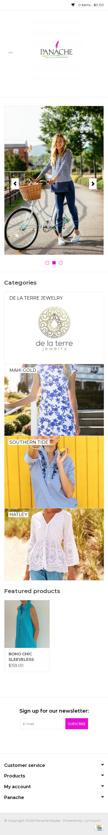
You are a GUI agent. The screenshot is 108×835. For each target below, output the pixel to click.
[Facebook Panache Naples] (39, 740)
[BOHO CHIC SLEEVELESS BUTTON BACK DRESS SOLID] (27, 624)
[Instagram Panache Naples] (69, 740)
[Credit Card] (98, 827)
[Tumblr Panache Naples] (59, 740)
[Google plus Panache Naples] (49, 740)
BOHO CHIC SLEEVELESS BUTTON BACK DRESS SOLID (23, 656)
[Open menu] (11, 52)
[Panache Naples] (65, 53)
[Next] (93, 183)
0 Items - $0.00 (91, 5)
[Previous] (15, 183)
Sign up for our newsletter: (54, 711)
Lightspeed (92, 820)
